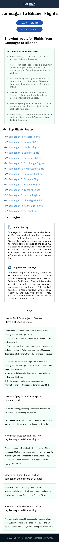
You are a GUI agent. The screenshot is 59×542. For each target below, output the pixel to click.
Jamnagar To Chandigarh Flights (27, 200)
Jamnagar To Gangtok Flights (25, 158)
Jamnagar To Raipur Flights (24, 142)
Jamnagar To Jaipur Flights (24, 152)
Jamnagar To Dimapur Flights (25, 179)
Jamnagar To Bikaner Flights (25, 184)
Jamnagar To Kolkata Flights (25, 136)
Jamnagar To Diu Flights (22, 211)
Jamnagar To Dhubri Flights (24, 147)
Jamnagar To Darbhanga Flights (26, 163)
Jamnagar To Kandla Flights (24, 195)
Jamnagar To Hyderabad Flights (26, 168)
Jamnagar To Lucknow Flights (25, 174)
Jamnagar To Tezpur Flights (24, 189)
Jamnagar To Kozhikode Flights (26, 205)
